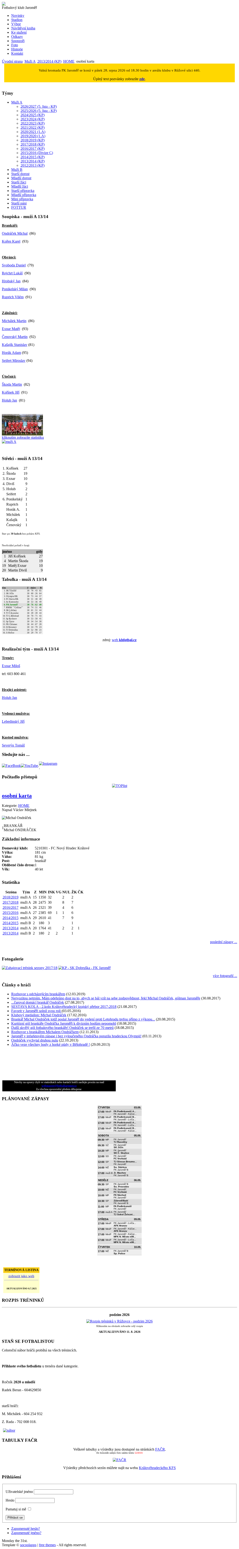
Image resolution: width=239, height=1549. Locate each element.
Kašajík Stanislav (14, 345)
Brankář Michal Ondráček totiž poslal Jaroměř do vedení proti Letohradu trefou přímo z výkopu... (83, 1019)
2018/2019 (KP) (33, 140)
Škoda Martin (12, 384)
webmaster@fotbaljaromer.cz (59, 1085)
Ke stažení (19, 32)
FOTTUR (18, 207)
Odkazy (17, 37)
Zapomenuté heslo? (25, 1529)
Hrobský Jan (11, 281)
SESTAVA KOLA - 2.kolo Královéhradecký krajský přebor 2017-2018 (63, 1007)
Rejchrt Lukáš (12, 273)
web (124, 640)
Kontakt (17, 53)
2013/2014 (10, 928)
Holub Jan (9, 400)
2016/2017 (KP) (33, 149)
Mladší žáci (19, 186)
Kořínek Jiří (10, 392)
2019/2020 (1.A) (33, 136)
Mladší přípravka (23, 195)
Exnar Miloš (11, 666)
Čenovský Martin (15, 337)
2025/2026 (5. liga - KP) (39, 111)
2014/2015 (10, 918)
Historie (17, 49)
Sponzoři (18, 41)
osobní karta (17, 796)
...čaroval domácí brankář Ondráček (37, 1002)
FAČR (160, 1449)
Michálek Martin (14, 321)
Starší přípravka (22, 191)
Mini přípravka (22, 199)
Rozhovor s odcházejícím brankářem (38, 994)
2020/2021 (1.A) (33, 132)
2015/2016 (10, 913)
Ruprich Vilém (13, 297)
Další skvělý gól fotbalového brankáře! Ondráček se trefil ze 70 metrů (62, 1028)
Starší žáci (18, 182)
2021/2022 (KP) (33, 127)
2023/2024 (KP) (33, 119)
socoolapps (28, 1545)
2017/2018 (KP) (33, 144)
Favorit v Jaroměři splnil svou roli (36, 1011)
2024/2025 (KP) (33, 115)
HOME (68, 61)
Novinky (17, 16)
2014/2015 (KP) (33, 157)
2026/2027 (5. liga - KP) (39, 106)
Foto (14, 45)
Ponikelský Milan (15, 289)
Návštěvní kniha (23, 28)
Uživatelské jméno (19, 1492)
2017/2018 (10, 902)
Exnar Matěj (11, 329)
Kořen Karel (11, 241)
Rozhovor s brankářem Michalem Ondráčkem (45, 1032)
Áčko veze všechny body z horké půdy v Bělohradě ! (50, 1044)
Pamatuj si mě (16, 1509)
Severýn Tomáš (13, 745)
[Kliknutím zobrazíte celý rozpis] (119, 1321)
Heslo (10, 1500)
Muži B (16, 170)
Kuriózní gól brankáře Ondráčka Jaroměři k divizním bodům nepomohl (63, 1023)
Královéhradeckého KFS (157, 1468)
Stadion (16, 20)
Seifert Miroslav (13, 361)
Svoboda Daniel (14, 265)
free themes (47, 1545)
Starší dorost (20, 174)
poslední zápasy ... (223, 942)
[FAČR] (119, 1460)
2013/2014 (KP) (49, 61)
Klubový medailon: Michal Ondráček (38, 1015)
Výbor (16, 24)
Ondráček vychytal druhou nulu (34, 1040)
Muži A (30, 61)
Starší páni (19, 203)
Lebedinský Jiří (13, 721)
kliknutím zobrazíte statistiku (23, 437)
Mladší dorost (21, 178)
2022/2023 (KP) (33, 123)
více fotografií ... (225, 976)
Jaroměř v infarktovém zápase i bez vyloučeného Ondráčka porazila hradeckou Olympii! (76, 1036)
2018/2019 (10, 897)
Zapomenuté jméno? (26, 1533)
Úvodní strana (12, 61)
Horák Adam (11, 353)
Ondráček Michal (15, 233)
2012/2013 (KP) (33, 165)
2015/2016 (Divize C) (37, 153)
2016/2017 (10, 907)
